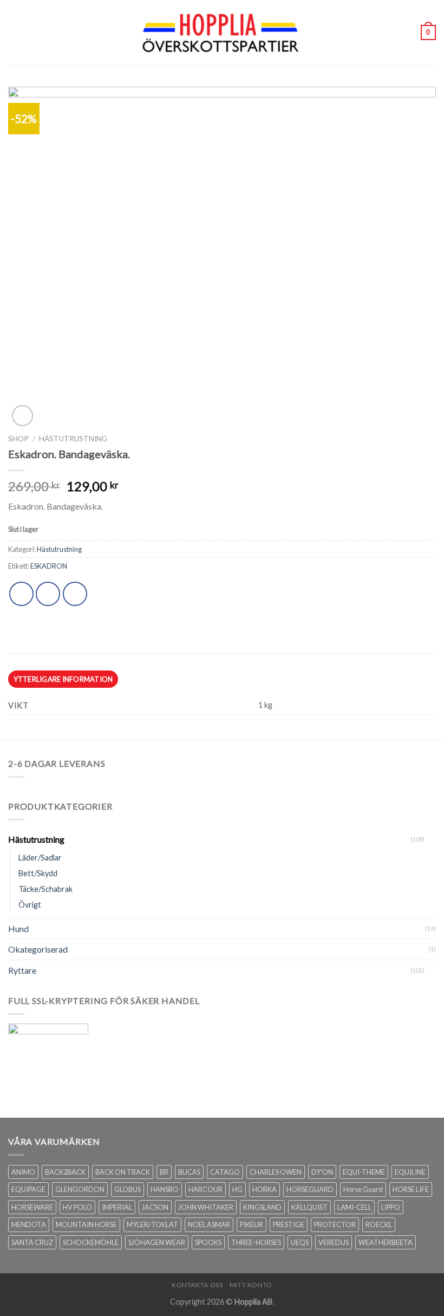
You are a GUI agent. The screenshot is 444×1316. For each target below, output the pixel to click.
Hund (18, 928)
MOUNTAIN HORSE (86, 1224)
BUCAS (189, 1172)
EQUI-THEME (364, 1172)
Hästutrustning (73, 438)
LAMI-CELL (354, 1207)
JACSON (155, 1207)
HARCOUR (205, 1189)
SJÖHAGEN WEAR (156, 1242)
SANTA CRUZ (32, 1242)
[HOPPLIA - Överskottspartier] (222, 32)
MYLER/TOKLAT (152, 1224)
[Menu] (14, 32)
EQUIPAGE (28, 1189)
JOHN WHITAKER (205, 1207)
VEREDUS (333, 1242)
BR (164, 1172)
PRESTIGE (288, 1224)
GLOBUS (127, 1189)
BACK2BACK (65, 1172)
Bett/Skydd (37, 873)
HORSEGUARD (310, 1189)
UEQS (300, 1242)
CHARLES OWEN (276, 1172)
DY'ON (322, 1172)
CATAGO (225, 1172)
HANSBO (165, 1189)
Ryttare (22, 970)
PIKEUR (251, 1224)
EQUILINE (410, 1172)
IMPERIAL (117, 1207)
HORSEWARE (32, 1207)
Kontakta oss (197, 1285)
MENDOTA (28, 1224)
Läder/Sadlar (40, 857)
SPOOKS (208, 1242)
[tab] (63, 679)
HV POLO (77, 1207)
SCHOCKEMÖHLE (91, 1242)
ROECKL (378, 1224)
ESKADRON (48, 566)
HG (237, 1189)
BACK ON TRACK (122, 1172)
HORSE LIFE (411, 1189)
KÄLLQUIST (309, 1207)
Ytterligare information (63, 679)
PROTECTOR (335, 1224)
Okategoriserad (38, 949)
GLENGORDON (80, 1189)
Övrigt (29, 904)
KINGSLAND (262, 1207)
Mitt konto (251, 1285)
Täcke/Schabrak (45, 889)
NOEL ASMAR (209, 1224)
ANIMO (23, 1172)
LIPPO (390, 1207)
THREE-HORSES (256, 1242)
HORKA (264, 1189)
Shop (18, 438)
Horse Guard (363, 1189)
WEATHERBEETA (385, 1242)
